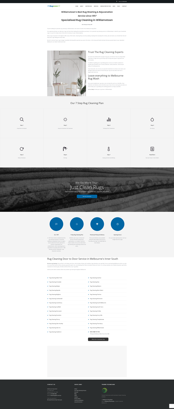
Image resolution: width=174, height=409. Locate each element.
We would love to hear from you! (54, 399)
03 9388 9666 (54, 393)
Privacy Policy (77, 398)
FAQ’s (75, 395)
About (75, 388)
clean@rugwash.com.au (55, 395)
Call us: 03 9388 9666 (123, 1)
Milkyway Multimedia (109, 401)
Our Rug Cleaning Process (80, 390)
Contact (76, 397)
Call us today (91, 89)
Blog (75, 393)
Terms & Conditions (78, 400)
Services (76, 392)
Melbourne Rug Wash (108, 399)
